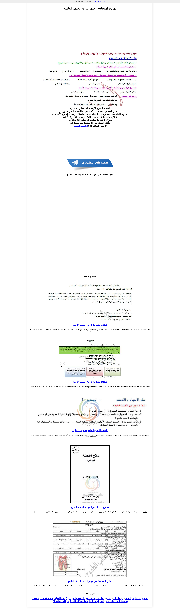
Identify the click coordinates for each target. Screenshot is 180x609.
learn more (97, 1)
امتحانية (136, 598)
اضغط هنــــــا (80, 125)
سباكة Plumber (61, 601)
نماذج (108, 598)
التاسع (145, 598)
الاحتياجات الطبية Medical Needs (87, 601)
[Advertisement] (90, 31)
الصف (128, 598)
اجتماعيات (118, 598)
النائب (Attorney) (95, 598)
